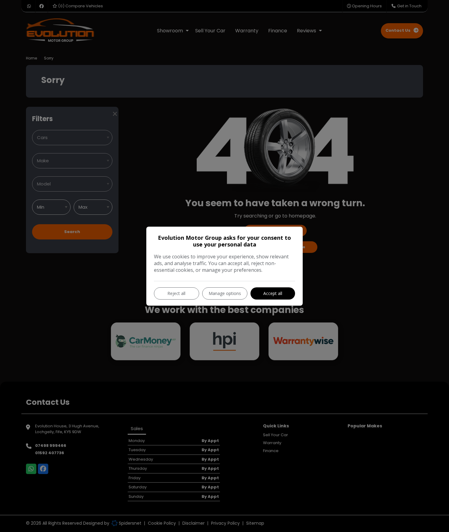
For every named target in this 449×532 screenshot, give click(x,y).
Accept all (272, 293)
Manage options (225, 293)
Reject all (176, 293)
